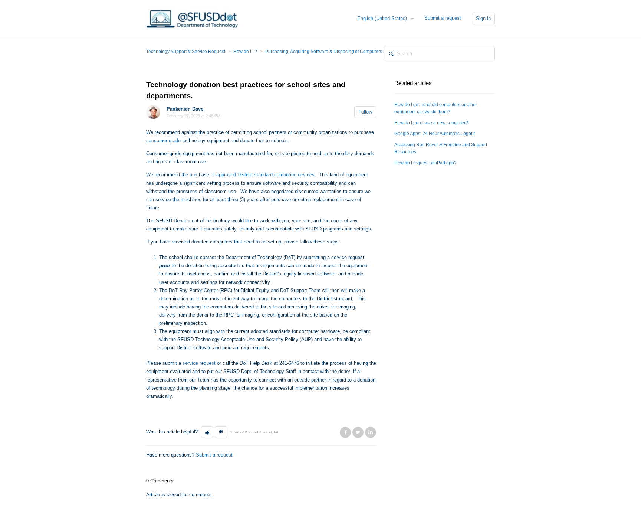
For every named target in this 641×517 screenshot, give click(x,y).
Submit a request (442, 18)
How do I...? (245, 51)
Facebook (345, 432)
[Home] (192, 18)
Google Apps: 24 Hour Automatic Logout (434, 133)
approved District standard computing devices (265, 174)
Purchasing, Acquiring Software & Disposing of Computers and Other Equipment (345, 51)
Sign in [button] (483, 18)
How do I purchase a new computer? (431, 122)
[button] (207, 432)
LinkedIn (370, 432)
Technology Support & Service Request (185, 51)
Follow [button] (365, 112)
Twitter (358, 432)
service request (199, 363)
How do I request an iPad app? (425, 163)
